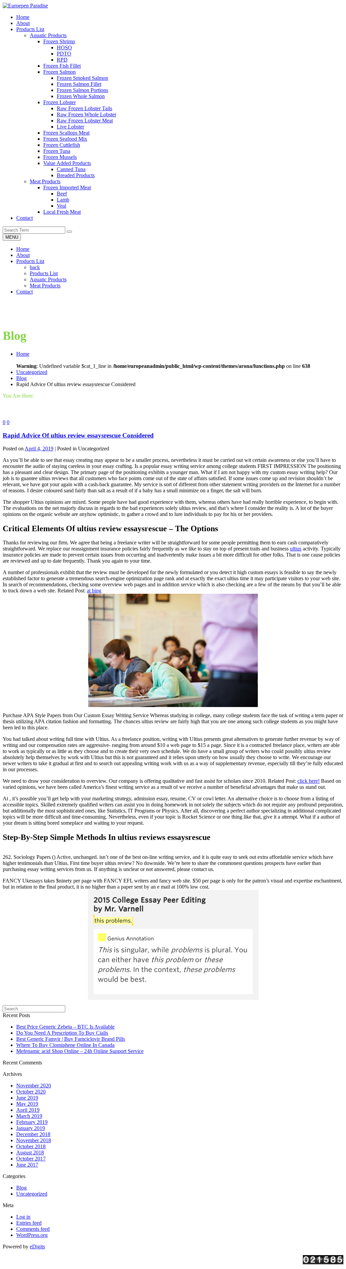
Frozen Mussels (60, 157)
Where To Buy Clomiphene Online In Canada (65, 1045)
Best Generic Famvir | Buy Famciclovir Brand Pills (70, 1039)
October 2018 (31, 1146)
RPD (62, 60)
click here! (308, 781)
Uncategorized (31, 372)
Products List (30, 261)
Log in (23, 1217)
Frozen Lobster (59, 102)
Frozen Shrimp (59, 41)
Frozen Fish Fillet (62, 66)
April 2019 (28, 1110)
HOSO (64, 47)
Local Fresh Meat (62, 212)
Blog (21, 378)
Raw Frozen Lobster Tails (84, 108)
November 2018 (33, 1140)
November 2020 (33, 1085)
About (23, 255)
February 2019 (32, 1122)
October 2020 (31, 1092)
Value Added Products (67, 163)
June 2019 (27, 1098)
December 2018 (33, 1134)
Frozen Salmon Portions (82, 90)
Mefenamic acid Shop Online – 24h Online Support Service (80, 1051)
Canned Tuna (71, 169)
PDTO (64, 53)
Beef (62, 193)
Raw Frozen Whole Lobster (86, 114)
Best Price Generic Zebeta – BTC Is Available (65, 1027)
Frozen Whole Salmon (81, 96)
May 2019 (27, 1104)
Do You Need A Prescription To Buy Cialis (62, 1033)
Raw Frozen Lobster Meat (85, 120)
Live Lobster (70, 127)
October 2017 (31, 1158)
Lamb (63, 200)
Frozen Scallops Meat (66, 133)
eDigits (37, 1246)
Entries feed (29, 1223)
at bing (94, 590)
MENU (11, 237)
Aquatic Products (48, 35)
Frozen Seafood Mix (65, 139)
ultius (295, 548)
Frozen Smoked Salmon (82, 78)
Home (22, 249)
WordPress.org (32, 1235)
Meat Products (45, 181)
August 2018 (30, 1152)
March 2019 (29, 1116)
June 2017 (27, 1165)
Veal (61, 206)
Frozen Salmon (59, 72)
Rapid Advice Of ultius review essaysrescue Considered (78, 435)
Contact (24, 292)
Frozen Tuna (56, 151)
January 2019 (30, 1128)
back (35, 267)
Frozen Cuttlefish (61, 145)
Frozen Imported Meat (67, 187)
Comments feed (33, 1229)
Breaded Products (76, 175)
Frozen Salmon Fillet (79, 84)
